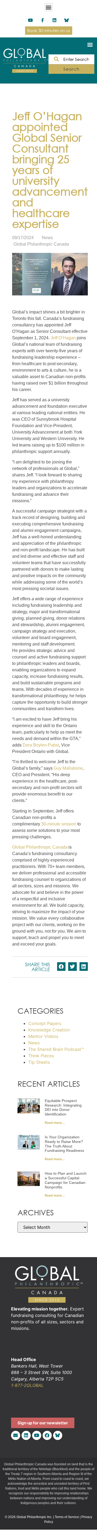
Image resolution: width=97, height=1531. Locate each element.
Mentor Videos (43, 1036)
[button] (48, 7)
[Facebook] (47, 1435)
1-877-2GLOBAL (27, 1385)
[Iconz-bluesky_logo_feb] (67, 20)
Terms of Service (67, 1517)
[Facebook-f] (42, 20)
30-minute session (58, 824)
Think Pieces (41, 1055)
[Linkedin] (54, 20)
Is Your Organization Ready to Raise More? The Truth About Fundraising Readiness (64, 1144)
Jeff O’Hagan (63, 338)
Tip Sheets (39, 1062)
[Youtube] (30, 20)
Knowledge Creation (49, 1030)
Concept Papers (44, 1023)
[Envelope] (15, 1435)
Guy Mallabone (68, 768)
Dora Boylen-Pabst (41, 745)
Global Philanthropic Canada (40, 847)
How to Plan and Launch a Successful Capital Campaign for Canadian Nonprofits (65, 1180)
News (47, 237)
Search (71, 69)
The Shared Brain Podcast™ (56, 1049)
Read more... (55, 1123)
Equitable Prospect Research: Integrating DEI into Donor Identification (63, 1107)
